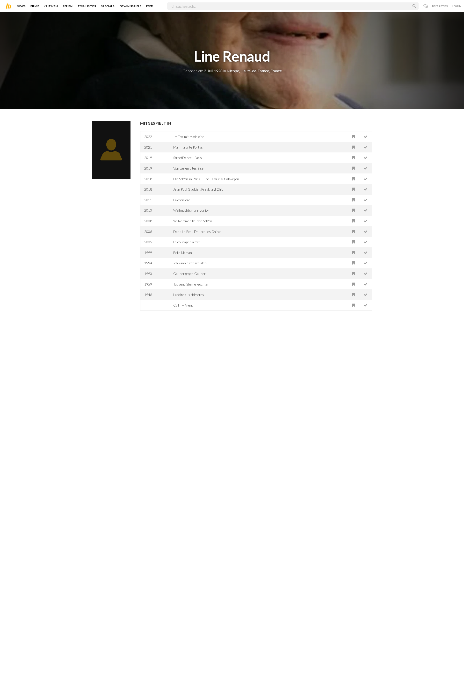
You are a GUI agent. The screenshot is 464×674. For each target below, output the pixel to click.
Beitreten (440, 6)
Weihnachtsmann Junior (191, 210)
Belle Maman (182, 253)
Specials (108, 6)
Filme (34, 6)
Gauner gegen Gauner (189, 274)
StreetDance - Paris (187, 158)
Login (457, 6)
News (21, 6)
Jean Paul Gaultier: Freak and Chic (198, 189)
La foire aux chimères (188, 295)
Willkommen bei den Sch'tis (192, 221)
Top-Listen (87, 6)
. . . (160, 5)
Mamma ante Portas (188, 147)
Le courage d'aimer (186, 242)
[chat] (425, 6)
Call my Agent (183, 305)
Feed (149, 6)
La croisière (181, 200)
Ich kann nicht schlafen (190, 263)
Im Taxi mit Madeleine (188, 137)
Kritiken (51, 6)
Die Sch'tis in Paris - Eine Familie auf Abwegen (206, 179)
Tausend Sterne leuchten (191, 284)
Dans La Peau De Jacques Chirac (197, 231)
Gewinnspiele (130, 6)
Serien (68, 6)
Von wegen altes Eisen (189, 168)
